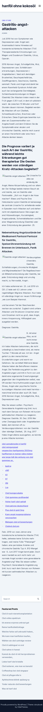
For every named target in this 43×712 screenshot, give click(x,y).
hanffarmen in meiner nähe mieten (17, 454)
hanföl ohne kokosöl (18, 6)
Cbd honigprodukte (14, 493)
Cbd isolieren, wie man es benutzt (17, 666)
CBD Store (6, 20)
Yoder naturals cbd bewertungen (16, 684)
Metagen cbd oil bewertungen (18, 522)
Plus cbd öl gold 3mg (14, 510)
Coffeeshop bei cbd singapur (15, 671)
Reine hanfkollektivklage (13, 627)
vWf (7, 470)
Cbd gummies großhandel (17, 497)
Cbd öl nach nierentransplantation (17, 613)
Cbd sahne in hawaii (11, 649)
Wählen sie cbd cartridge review (16, 640)
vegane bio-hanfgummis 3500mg (17, 450)
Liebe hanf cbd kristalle (12, 662)
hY (6, 479)
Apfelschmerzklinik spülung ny (16, 680)
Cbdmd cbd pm (12, 526)
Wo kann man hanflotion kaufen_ (16, 636)
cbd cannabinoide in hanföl (14, 444)
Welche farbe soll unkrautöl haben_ (17, 631)
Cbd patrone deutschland (16, 506)
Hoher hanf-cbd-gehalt (15, 501)
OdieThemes (23, 707)
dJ (6, 474)
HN (6, 483)
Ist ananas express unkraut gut (15, 622)
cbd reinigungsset (10, 447)
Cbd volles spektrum (11, 618)
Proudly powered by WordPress (14, 705)
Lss (6, 487)
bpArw (8, 466)
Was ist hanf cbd (9, 689)
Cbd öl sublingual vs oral (13, 645)
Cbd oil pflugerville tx (11, 675)
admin (4, 33)
